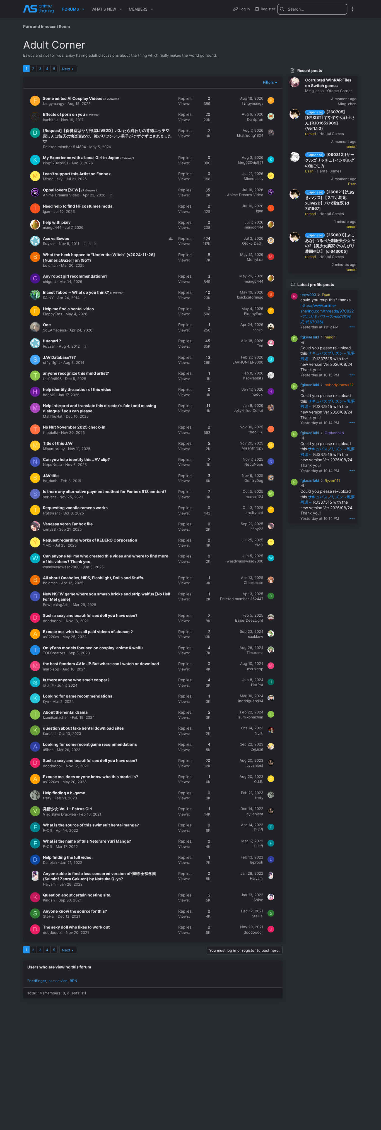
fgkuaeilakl (309, 337)
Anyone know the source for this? (75, 911)
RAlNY (48, 297)
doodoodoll (52, 621)
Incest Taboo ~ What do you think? (76, 292)
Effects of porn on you (64, 114)
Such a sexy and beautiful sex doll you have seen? (90, 615)
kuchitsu (50, 119)
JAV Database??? (59, 357)
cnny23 (49, 529)
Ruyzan (49, 243)
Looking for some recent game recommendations (90, 744)
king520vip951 (55, 163)
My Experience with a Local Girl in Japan (81, 157)
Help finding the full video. (68, 857)
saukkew (255, 636)
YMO (47, 545)
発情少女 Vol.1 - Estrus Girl (67, 808)
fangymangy (53, 103)
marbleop (51, 669)
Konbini (49, 733)
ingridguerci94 (250, 701)
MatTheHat (52, 416)
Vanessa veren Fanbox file (68, 523)
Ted (260, 345)
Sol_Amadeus (54, 330)
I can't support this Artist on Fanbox (77, 173)
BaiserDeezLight (249, 620)
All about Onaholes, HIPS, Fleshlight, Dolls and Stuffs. (93, 577)
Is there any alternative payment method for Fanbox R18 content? (105, 491)
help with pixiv (57, 222)
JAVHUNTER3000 (248, 362)
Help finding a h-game (64, 792)
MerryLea (255, 259)
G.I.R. (258, 781)
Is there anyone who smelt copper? (76, 679)
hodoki (49, 395)
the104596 (52, 378)
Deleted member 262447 (241, 599)
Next (66, 69)
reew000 (308, 294)
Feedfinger (36, 980)
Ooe (47, 324)
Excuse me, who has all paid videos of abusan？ (88, 631)
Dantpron (255, 119)
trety (47, 798)
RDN (73, 980)
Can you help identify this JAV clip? (76, 459)
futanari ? (52, 340)
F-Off (47, 830)
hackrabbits (253, 378)
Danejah (50, 862)
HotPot (257, 684)
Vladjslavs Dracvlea (59, 814)
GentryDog (253, 480)
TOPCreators (54, 653)
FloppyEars (52, 314)
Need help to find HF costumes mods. (78, 206)
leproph (256, 862)
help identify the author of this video (77, 389)
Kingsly (49, 900)
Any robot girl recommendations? (75, 276)
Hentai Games (331, 133)
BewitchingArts (56, 604)
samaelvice (58, 980)
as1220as (51, 636)
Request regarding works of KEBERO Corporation (90, 540)
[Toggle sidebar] (352, 9)
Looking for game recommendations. (78, 696)
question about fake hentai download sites (83, 728)
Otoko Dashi (252, 243)
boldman (50, 265)
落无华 (48, 685)
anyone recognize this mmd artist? (76, 373)
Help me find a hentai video (68, 308)
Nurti (259, 733)
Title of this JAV (58, 443)
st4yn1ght (51, 362)
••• (352, 326)
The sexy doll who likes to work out (76, 927)
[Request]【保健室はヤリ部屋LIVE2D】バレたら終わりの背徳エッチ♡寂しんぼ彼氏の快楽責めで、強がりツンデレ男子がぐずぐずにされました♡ (107, 136)
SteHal (48, 916)
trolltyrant (51, 513)
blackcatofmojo (250, 297)
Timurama (255, 652)
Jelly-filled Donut (248, 410)
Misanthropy (54, 448)
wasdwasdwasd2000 (61, 567)
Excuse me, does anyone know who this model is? (90, 776)
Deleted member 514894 (64, 147)
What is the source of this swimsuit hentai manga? (91, 825)
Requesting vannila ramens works (75, 507)
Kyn (46, 701)
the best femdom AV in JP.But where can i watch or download (101, 663)
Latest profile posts (315, 284)
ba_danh (50, 481)
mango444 (52, 227)
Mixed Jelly (52, 179)
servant (49, 497)
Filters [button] (268, 82)
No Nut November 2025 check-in (74, 427)
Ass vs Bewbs (56, 238)
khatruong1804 (250, 135)
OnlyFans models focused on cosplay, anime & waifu (93, 647)
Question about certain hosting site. (77, 895)
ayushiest (255, 765)
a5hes (48, 749)
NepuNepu (52, 464)
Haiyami (49, 884)
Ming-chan (314, 90)
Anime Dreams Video (61, 195)
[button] (83, 9)
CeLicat (256, 749)
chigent (49, 281)
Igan (46, 211)
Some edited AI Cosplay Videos (73, 98)
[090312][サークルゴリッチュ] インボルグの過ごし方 (330, 160)
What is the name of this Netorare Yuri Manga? (87, 841)
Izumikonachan (56, 717)
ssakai (258, 330)
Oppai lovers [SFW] (62, 189)
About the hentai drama (65, 712)
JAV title (51, 475)
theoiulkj (50, 432)
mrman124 (254, 496)
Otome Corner (339, 90)
